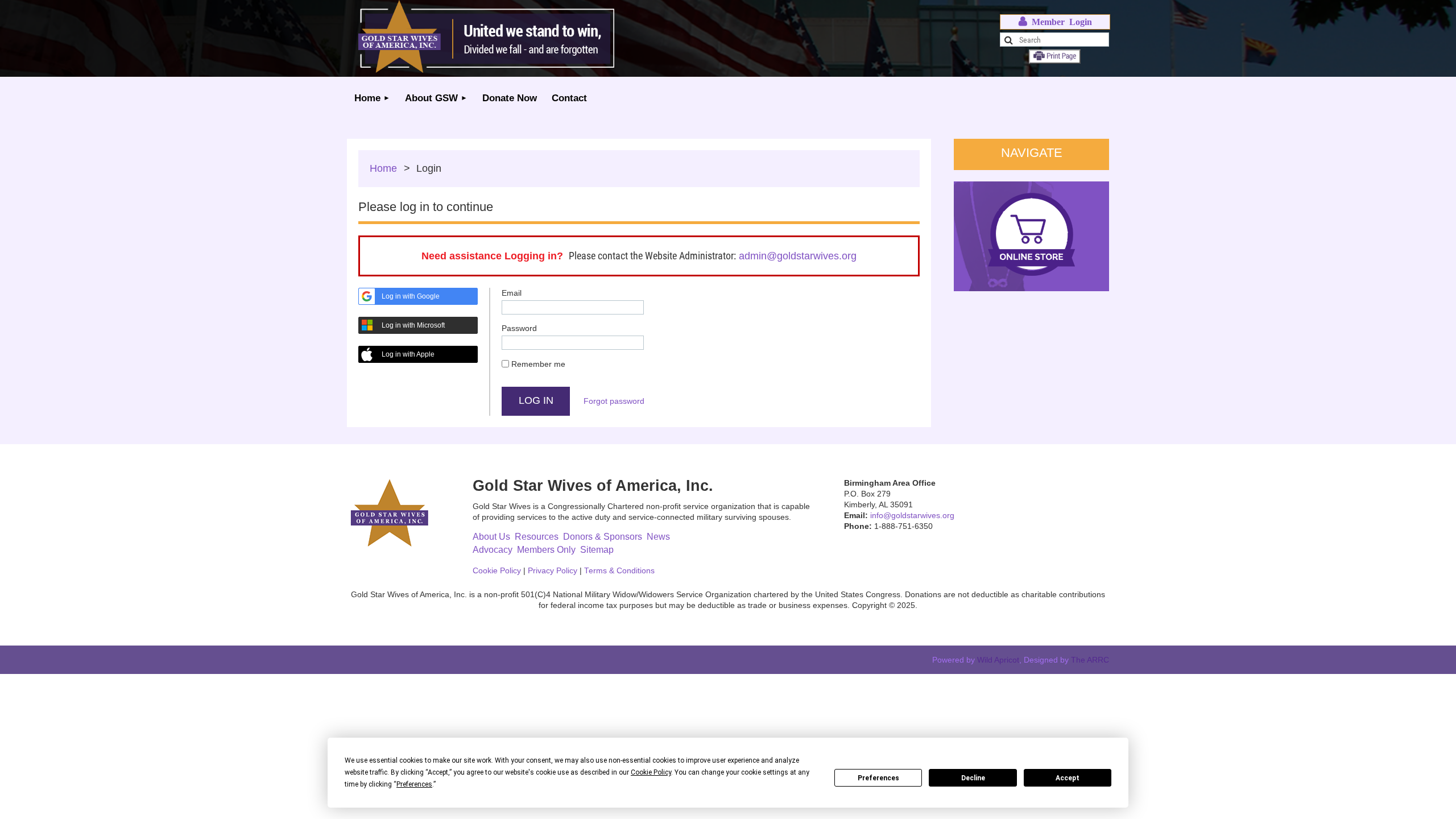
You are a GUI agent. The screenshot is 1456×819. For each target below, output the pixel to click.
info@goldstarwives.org (912, 515)
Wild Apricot (998, 659)
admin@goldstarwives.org (798, 256)
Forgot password (614, 401)
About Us (491, 536)
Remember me (538, 364)
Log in (1055, 22)
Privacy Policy (552, 570)
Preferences (878, 778)
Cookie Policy (497, 570)
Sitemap (597, 550)
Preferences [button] (414, 784)
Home (383, 168)
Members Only (546, 550)
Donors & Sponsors (602, 536)
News (658, 536)
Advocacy (492, 550)
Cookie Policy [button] (651, 772)
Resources (537, 536)
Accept (1067, 778)
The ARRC (1090, 659)
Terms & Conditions (619, 570)
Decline (973, 778)
